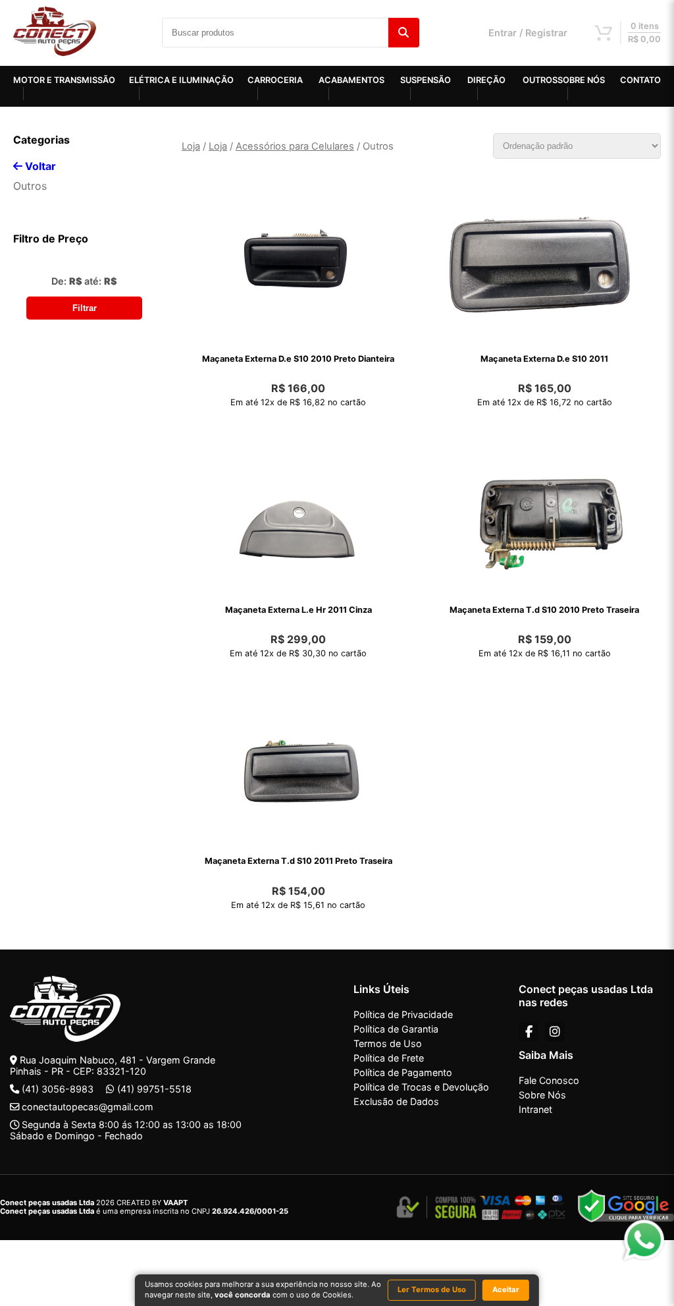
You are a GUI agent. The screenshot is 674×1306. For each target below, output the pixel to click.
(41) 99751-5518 (154, 1088)
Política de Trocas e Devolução (421, 1087)
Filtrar (84, 308)
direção (486, 80)
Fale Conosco (549, 1080)
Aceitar (505, 1289)
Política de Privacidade (403, 1014)
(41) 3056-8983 (57, 1088)
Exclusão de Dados (396, 1101)
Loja (191, 146)
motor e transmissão (64, 80)
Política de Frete (388, 1058)
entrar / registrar (527, 32)
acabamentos (351, 80)
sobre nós (581, 80)
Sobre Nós (542, 1094)
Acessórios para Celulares (295, 146)
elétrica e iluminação (181, 80)
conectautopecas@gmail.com (87, 1106)
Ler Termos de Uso (432, 1289)
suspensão (425, 80)
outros (540, 80)
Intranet (535, 1109)
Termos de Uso (387, 1043)
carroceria (275, 80)
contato (640, 80)
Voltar (39, 166)
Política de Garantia (395, 1029)
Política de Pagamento (402, 1072)
